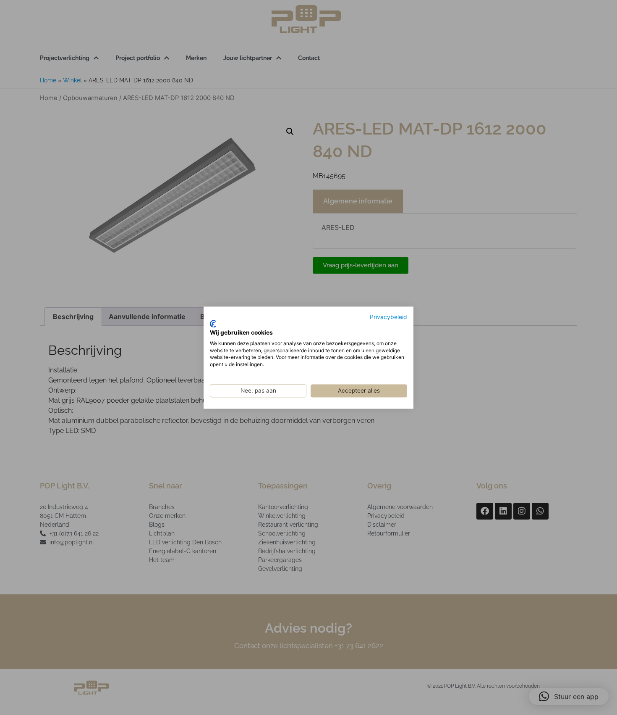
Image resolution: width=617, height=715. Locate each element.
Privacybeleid (388, 317)
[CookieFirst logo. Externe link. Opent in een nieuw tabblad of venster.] (213, 324)
